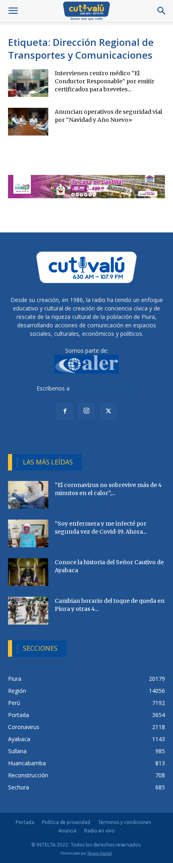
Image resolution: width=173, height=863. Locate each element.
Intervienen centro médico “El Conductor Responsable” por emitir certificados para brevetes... (104, 81)
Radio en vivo (99, 830)
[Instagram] (86, 411)
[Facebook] (65, 411)
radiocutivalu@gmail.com (103, 388)
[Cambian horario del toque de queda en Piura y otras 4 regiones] (28, 611)
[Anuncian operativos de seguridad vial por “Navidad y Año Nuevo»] (28, 122)
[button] (13, 11)
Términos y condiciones (124, 822)
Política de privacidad (66, 822)
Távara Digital (99, 853)
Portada (25, 822)
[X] (108, 411)
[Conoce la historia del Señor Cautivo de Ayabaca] (28, 572)
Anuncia (67, 830)
